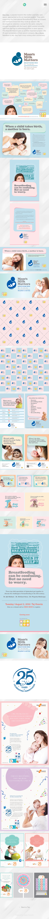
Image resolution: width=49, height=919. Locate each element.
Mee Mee (6, 15)
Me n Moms (39, 33)
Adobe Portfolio (28, 915)
